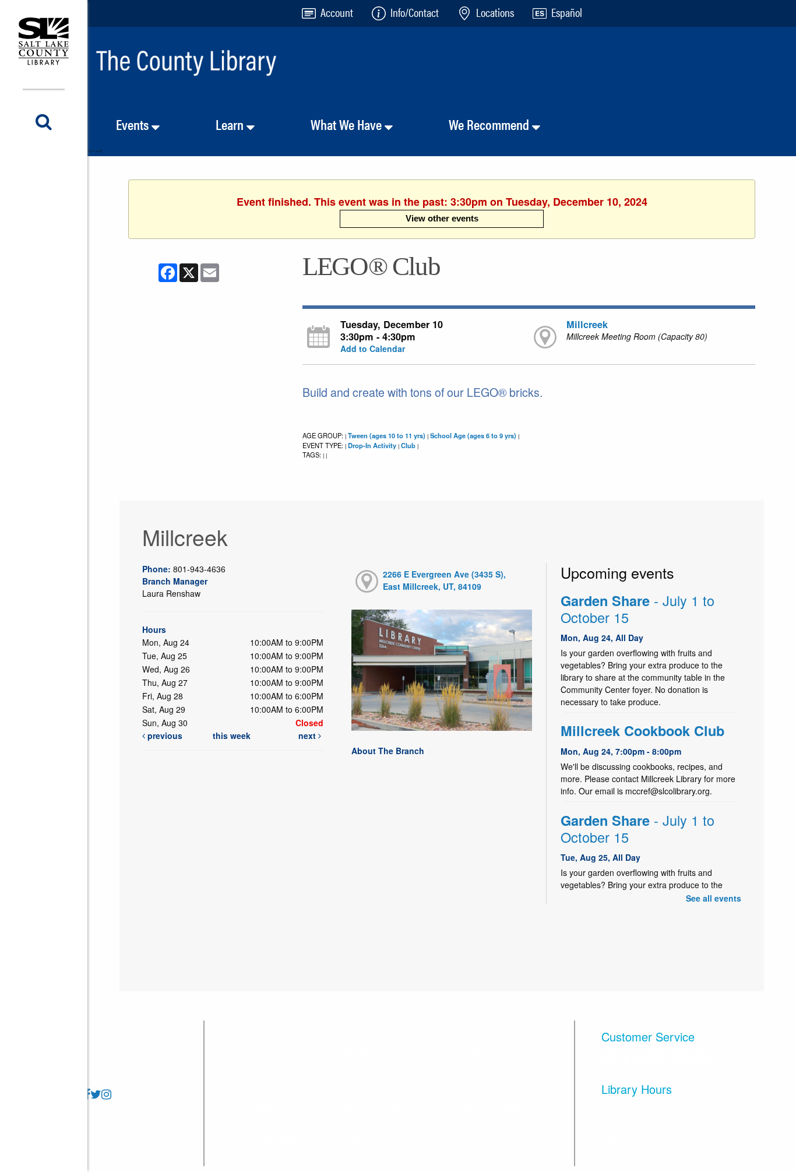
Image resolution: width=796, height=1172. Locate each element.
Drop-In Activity (372, 445)
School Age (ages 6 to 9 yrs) (473, 435)
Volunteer (474, 1050)
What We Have (348, 124)
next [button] (308, 735)
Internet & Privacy (372, 1050)
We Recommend (490, 124)
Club (408, 445)
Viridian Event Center (498, 1079)
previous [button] (163, 735)
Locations (239, 1079)
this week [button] (232, 735)
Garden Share (637, 609)
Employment (362, 1138)
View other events (442, 218)
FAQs (230, 1050)
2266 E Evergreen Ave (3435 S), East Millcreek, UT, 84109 (444, 580)
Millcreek (587, 324)
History (350, 1079)
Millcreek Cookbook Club (642, 730)
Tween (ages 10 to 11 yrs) (386, 435)
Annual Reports (368, 1108)
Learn (231, 124)
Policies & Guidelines (263, 1138)
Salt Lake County (489, 1108)
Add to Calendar (372, 348)
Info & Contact (248, 1108)
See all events (713, 898)
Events (134, 124)
